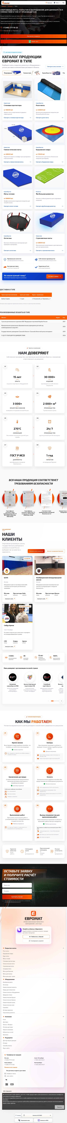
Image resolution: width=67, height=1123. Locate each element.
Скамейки (5, 1007)
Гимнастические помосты (9, 987)
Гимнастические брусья (9, 997)
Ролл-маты (6, 951)
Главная (3, 6)
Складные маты (7, 968)
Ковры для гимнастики (9, 990)
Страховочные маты (8, 966)
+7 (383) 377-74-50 (9, 1064)
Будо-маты (6, 956)
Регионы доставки (8, 1027)
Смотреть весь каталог (54, 66)
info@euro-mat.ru (11, 1073)
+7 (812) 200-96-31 (39, 1060)
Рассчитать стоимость (33, 36)
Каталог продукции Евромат (55, 551)
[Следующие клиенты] (61, 701)
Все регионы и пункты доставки (16, 1070)
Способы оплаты (7, 1045)
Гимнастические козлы (9, 1002)
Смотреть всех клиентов (36, 551)
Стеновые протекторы (9, 961)
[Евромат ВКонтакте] (6, 1079)
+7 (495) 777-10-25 (10, 27)
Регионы (10, 6)
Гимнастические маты (9, 963)
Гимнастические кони (8, 1005)
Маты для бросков (8, 971)
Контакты (5, 1034)
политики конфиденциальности (13, 901)
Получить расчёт (17, 897)
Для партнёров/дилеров (9, 1040)
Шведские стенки (7, 995)
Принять (59, 1107)
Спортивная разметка (9, 1012)
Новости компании (8, 1029)
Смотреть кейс (9, 598)
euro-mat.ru (10, 1076)
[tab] (11, 73)
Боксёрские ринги (7, 982)
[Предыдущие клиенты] (48, 701)
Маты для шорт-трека (9, 976)
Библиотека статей (8, 1032)
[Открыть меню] (63, 2)
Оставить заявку (53, 276)
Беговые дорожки (8, 1010)
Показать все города (10, 1067)
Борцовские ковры (8, 953)
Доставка (5, 1022)
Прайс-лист (35, 41)
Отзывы (5, 1043)
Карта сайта (6, 1048)
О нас (4, 1019)
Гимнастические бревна (9, 1000)
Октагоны (5, 984)
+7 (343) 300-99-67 (39, 1064)
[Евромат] (5, 3)
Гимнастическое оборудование (11, 992)
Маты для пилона (7, 974)
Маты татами (6, 958)
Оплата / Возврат (7, 1024)
